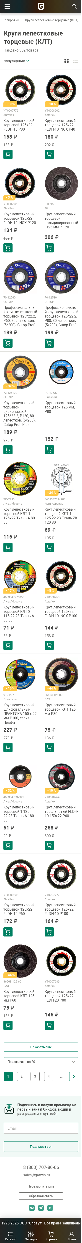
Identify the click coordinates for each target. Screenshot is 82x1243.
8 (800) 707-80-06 (41, 1167)
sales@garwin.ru (36, 1175)
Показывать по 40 (22, 1083)
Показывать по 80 (22, 1094)
